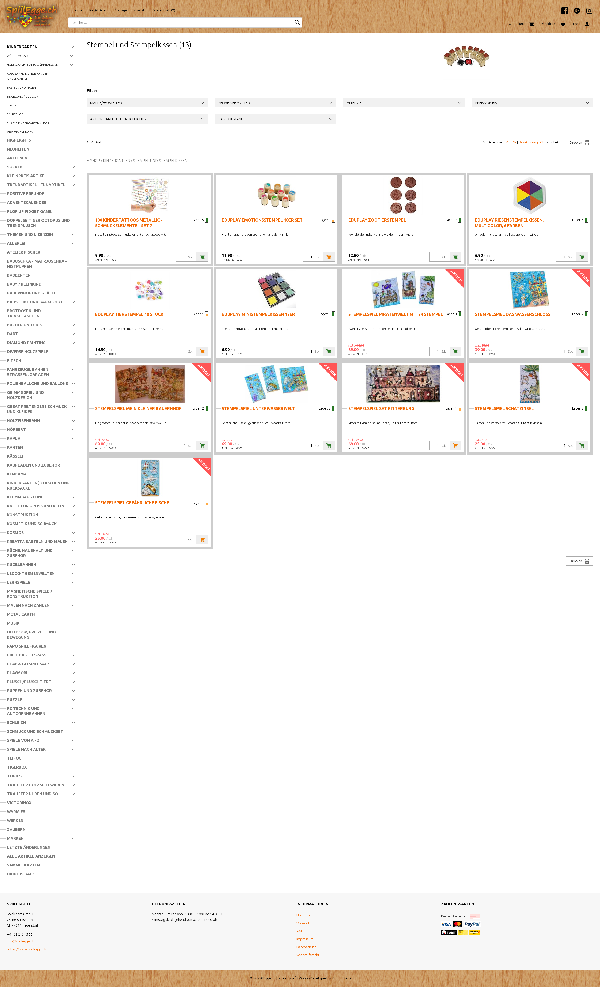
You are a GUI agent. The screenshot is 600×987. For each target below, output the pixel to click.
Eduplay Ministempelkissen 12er (258, 314)
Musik (13, 623)
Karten (15, 447)
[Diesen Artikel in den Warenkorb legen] (202, 256)
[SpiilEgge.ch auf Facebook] (562, 13)
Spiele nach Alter (26, 749)
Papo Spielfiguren (26, 646)
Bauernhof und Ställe (31, 293)
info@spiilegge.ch (20, 941)
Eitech (14, 360)
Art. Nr (511, 142)
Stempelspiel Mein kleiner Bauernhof (138, 408)
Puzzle (14, 699)
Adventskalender (26, 202)
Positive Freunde (25, 193)
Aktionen (17, 158)
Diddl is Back (21, 874)
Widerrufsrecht (307, 955)
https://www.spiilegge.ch (26, 949)
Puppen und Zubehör (29, 690)
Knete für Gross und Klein (35, 506)
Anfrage (121, 10)
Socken (15, 167)
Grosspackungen (20, 132)
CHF (543, 142)
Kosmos (15, 532)
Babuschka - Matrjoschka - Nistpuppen (37, 263)
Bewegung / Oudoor (22, 96)
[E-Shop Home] (36, 8)
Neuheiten (18, 149)
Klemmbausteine (25, 497)
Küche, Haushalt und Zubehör (30, 553)
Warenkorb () (164, 10)
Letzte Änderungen (28, 847)
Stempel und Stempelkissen (160, 160)
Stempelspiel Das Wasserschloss (512, 314)
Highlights (19, 140)
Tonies (14, 776)
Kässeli (15, 456)
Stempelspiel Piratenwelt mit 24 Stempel (395, 314)
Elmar (11, 105)
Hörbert (16, 429)
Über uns (303, 915)
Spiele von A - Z (23, 740)
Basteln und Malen (21, 87)
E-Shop (93, 160)
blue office (287, 978)
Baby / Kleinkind (24, 284)
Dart (12, 334)
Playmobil (18, 673)
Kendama (17, 474)
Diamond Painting (26, 342)
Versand (302, 923)
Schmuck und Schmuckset (35, 731)
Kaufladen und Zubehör (33, 465)
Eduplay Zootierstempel (377, 220)
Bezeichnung (528, 142)
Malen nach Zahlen (28, 605)
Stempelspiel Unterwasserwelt (258, 408)
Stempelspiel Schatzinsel (504, 408)
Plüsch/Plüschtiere (29, 681)
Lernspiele (18, 582)
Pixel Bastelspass (26, 655)
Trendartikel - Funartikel (36, 184)
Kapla (13, 438)
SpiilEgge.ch (266, 978)
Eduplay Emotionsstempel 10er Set (262, 220)
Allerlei (16, 243)
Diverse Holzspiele (27, 351)
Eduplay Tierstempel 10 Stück (129, 314)
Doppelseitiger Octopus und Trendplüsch (38, 223)
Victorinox (19, 802)
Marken (15, 838)
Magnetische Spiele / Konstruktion (29, 594)
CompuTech (341, 978)
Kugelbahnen (21, 564)
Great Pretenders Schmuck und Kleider (37, 409)
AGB (299, 931)
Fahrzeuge (15, 114)
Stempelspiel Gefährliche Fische (132, 502)
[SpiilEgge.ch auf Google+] (575, 13)
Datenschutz (306, 947)
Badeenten (19, 275)
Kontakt (140, 10)
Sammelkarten (23, 865)
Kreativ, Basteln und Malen (37, 541)
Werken (15, 820)
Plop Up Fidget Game (29, 211)
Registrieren (98, 10)
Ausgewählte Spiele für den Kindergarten (27, 76)
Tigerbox (17, 767)
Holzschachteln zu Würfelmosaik (32, 64)
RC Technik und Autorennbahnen (26, 711)
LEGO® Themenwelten (31, 573)
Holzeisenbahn (23, 420)
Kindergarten (22, 47)
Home (77, 10)
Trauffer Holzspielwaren (35, 785)
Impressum (305, 939)
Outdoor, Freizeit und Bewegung (31, 634)
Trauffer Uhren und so (32, 793)
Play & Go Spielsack (28, 664)
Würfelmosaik (17, 55)
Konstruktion (22, 514)
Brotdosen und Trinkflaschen (24, 313)
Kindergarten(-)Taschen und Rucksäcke (38, 485)
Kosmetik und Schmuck (32, 523)
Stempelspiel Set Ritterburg (381, 408)
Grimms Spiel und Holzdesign (25, 395)
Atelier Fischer (23, 252)
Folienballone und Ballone (37, 383)
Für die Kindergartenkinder (28, 123)
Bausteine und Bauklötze (35, 302)
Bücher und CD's (24, 325)
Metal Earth (21, 614)
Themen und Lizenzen (30, 234)
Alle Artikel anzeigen (31, 856)
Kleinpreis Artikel (27, 175)
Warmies (16, 811)
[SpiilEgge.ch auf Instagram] (587, 13)
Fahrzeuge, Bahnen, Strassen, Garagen (28, 372)
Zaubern (16, 829)
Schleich (16, 722)
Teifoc (14, 758)
